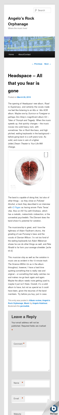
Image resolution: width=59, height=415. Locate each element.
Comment (19, 343)
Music (26, 303)
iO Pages (16, 207)
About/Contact (24, 54)
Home (11, 54)
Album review (35, 300)
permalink (24, 306)
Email (18, 398)
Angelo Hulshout (39, 303)
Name (18, 382)
